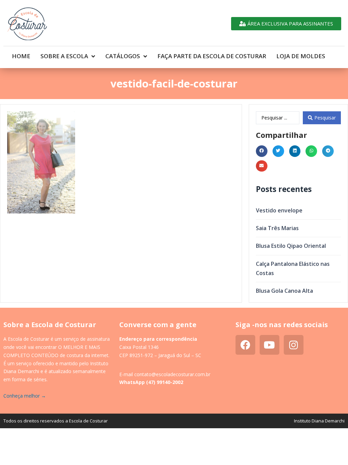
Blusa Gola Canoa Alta (284, 290)
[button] (261, 151)
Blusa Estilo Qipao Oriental (291, 246)
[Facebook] (245, 345)
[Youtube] (269, 345)
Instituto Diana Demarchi (319, 421)
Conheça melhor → (24, 395)
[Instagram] (293, 345)
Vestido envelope (279, 210)
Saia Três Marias (277, 228)
